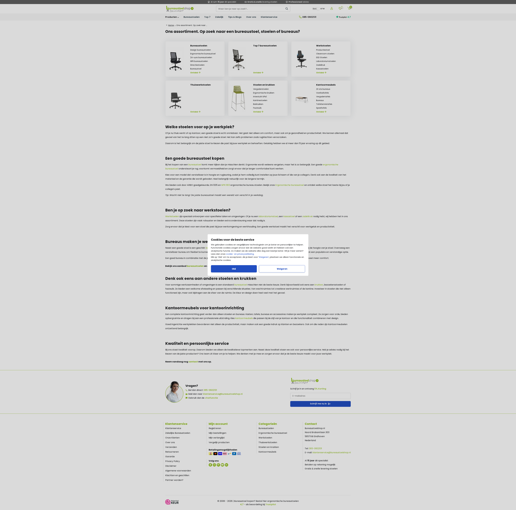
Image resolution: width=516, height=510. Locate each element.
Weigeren (263, 257)
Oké (234, 268)
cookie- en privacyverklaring (240, 254)
